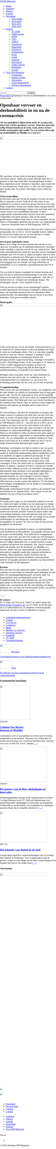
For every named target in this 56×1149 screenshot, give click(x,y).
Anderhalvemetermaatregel (18, 617)
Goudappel (16, 44)
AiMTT (15, 42)
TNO (13, 39)
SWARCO (16, 49)
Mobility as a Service (15, 630)
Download (10, 16)
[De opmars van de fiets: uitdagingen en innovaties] (23, 781)
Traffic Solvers (18, 65)
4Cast (14, 54)
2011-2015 (16, 24)
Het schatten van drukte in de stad (20, 849)
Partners (9, 29)
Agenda (9, 13)
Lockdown (11, 625)
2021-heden (16, 19)
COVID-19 (11, 622)
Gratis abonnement (20, 82)
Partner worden (18, 77)
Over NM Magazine (15, 72)
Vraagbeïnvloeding (14, 640)
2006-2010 (16, 26)
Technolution (17, 52)
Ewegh (14, 70)
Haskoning (16, 47)
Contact (9, 88)
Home (8, 6)
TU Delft (15, 31)
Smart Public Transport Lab (12, 605)
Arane (14, 57)
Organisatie (16, 75)
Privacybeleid (12, 1106)
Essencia (15, 59)
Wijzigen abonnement (21, 85)
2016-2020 (16, 21)
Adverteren (16, 80)
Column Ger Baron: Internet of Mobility (12, 729)
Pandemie (10, 635)
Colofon (9, 1109)
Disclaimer (11, 1104)
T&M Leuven (17, 34)
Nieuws (9, 11)
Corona (9, 620)
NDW (14, 36)
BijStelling (16, 67)
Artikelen (10, 8)
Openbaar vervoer (14, 633)
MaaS (8, 627)
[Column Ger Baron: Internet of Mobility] (15, 719)
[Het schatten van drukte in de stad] (23, 841)
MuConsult (16, 62)
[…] (35, 743)
